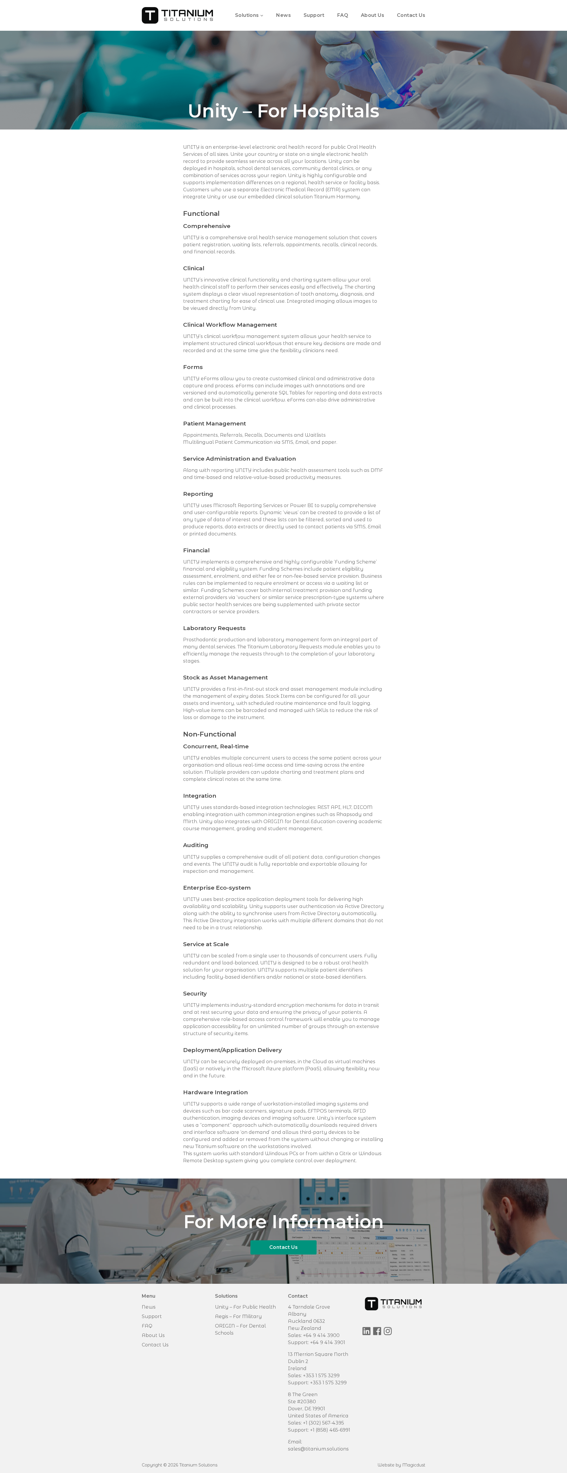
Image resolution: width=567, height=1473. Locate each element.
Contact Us (411, 15)
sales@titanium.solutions (318, 1449)
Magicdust (413, 1465)
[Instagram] (387, 1331)
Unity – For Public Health (245, 1307)
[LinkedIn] (366, 1331)
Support (314, 15)
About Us (372, 15)
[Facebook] (377, 1331)
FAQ (342, 15)
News (283, 15)
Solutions (247, 15)
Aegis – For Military (238, 1316)
